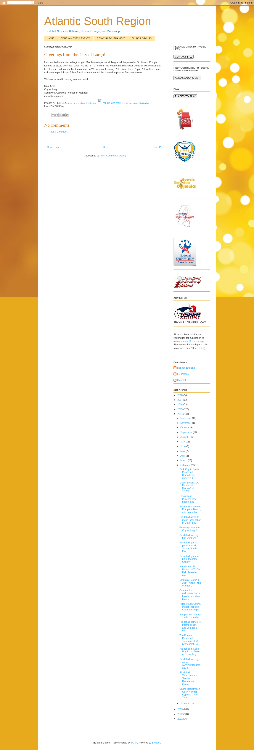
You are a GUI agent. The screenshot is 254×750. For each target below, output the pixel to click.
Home (106, 147)
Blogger (156, 742)
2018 (180, 395)
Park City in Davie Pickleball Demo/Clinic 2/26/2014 (189, 473)
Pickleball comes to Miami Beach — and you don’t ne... (190, 626)
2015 (180, 409)
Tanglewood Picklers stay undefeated (187, 499)
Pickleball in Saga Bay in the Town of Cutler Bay (189, 651)
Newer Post (53, 147)
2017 (180, 399)
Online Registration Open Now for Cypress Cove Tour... (189, 693)
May (183, 451)
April (183, 455)
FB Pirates (183, 373)
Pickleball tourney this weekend (189, 537)
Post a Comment (58, 131)
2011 (180, 718)
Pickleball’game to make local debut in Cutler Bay (190, 520)
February (185, 465)
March (184, 460)
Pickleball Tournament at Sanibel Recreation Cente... (188, 678)
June (183, 446)
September (186, 432)
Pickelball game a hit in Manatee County (189, 559)
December (186, 418)
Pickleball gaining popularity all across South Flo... (188, 547)
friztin (134, 742)
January (185, 703)
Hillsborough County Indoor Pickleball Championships (190, 606)
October (185, 427)
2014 (180, 414)
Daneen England (186, 367)
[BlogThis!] (57, 115)
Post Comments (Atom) (113, 155)
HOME (51, 38)
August (184, 437)
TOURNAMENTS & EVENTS (75, 38)
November (186, 422)
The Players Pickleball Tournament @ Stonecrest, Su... (190, 640)
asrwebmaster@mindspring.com (190, 341)
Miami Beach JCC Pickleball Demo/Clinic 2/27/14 (189, 487)
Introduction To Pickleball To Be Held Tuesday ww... (189, 571)
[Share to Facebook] (64, 115)
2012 (180, 714)
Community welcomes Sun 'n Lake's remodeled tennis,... (190, 595)
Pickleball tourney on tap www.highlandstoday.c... (189, 663)
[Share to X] (60, 115)
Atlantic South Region (97, 21)
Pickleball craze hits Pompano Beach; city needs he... (190, 509)
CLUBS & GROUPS (142, 38)
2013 (180, 709)
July (183, 441)
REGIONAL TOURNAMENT (111, 38)
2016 (180, 404)
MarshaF (182, 380)
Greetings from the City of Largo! (189, 529)
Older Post (158, 147)
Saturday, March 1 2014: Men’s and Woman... (190, 583)
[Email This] (53, 115)
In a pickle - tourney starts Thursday (190, 616)
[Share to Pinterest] (67, 115)
